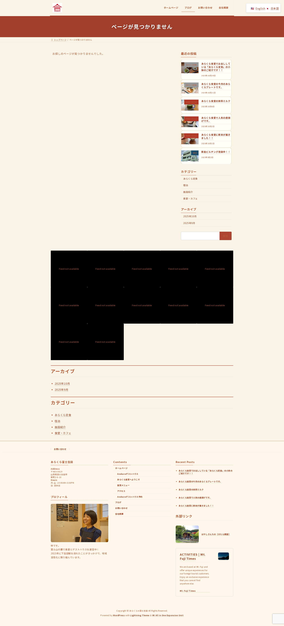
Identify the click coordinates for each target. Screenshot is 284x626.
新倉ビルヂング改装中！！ (215, 151)
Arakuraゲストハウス (127, 473)
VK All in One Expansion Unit (168, 615)
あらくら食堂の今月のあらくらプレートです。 (215, 85)
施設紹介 (188, 191)
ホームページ (121, 468)
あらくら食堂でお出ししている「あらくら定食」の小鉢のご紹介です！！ (215, 67)
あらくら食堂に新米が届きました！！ (215, 136)
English (260, 8)
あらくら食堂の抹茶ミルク (215, 100)
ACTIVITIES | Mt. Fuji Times (193, 556)
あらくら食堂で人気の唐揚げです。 (215, 119)
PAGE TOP (274, 604)
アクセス (121, 491)
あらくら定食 (190, 178)
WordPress (119, 615)
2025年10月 (190, 216)
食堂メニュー (123, 485)
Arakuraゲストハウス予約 (129, 496)
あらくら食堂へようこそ (128, 479)
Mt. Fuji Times (188, 590)
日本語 (275, 8)
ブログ (118, 502)
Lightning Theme (139, 615)
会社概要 (119, 513)
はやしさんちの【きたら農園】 (215, 534)
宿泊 (185, 185)
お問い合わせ (60, 449)
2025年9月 (189, 222)
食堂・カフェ (190, 198)
